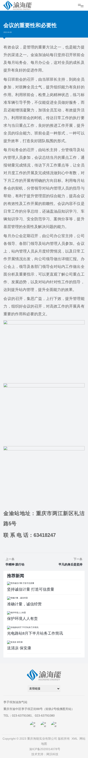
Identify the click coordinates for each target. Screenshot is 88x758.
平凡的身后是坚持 (70, 564)
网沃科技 (52, 754)
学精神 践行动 (15, 564)
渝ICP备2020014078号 (44, 749)
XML (75, 738)
